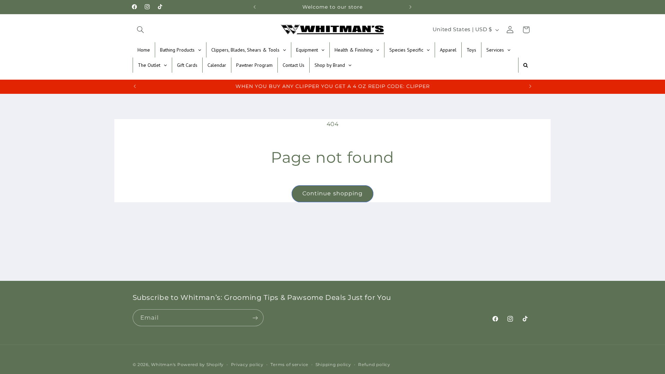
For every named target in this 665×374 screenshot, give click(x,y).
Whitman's (163, 364)
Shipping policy (333, 364)
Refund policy (374, 364)
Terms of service (289, 364)
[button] (141, 30)
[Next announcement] (410, 7)
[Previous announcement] (254, 7)
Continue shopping (332, 193)
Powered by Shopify (200, 364)
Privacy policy (247, 364)
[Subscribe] (255, 317)
